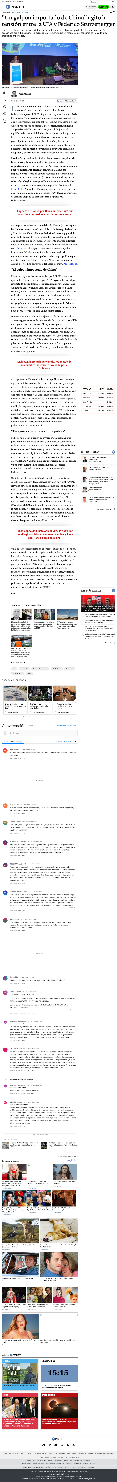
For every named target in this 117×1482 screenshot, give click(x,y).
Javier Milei (17, 188)
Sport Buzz (77, 1464)
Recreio (85, 1464)
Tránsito (91, 1467)
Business (91, 1454)
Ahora (5, 1454)
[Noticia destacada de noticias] (20, 1361)
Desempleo (69, 669)
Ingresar (92, 7)
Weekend (43, 1460)
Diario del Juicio (74, 1457)
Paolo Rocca (57, 669)
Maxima (92, 1464)
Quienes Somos (38, 1467)
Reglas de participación (78, 1467)
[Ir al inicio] (15, 7)
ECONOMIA (6, 12)
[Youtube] (56, 1445)
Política (22, 1454)
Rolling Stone (67, 1464)
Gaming (60, 1457)
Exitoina (53, 1457)
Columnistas (90, 451)
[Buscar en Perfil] (113, 2)
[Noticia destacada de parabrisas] (59, 1395)
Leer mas (73, 907)
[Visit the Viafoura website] (73, 1157)
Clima (55, 1454)
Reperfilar (82, 1454)
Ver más (109, 643)
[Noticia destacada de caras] (20, 1395)
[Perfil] (16, 1355)
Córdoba (74, 1454)
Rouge (66, 1460)
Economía (30, 1454)
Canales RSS (27, 1467)
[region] (40, 941)
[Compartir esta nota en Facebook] (5, 93)
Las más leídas (91, 590)
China (29, 673)
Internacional (47, 1454)
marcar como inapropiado (72, 759)
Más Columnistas (104, 509)
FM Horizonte (85, 1460)
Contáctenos (49, 1467)
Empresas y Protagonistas (104, 1454)
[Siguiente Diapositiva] (75, 700)
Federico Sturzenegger (40, 669)
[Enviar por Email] (5, 113)
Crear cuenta (71, 725)
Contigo (41, 1464)
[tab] (13, 741)
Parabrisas (58, 1460)
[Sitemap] (73, 1445)
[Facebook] (43, 1445)
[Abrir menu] (3, 7)
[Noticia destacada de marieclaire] (59, 1361)
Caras (47, 1457)
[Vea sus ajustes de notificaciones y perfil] (112, 7)
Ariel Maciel (25, 93)
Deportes (62, 1454)
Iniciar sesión (61, 725)
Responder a (17, 1024)
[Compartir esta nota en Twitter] (5, 100)
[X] (50, 1445)
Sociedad (38, 1454)
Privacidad (58, 1467)
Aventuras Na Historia (53, 1464)
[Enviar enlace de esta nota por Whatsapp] (5, 107)
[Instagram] (62, 1445)
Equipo (66, 1467)
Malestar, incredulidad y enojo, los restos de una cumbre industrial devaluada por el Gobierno (44, 365)
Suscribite (103, 7)
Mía (71, 1460)
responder (13, 758)
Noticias (40, 1457)
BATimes (76, 1460)
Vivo (65, 1457)
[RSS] (68, 1445)
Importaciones (18, 673)
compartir (63, 758)
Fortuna (50, 1460)
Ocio (68, 1454)
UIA (14, 669)
